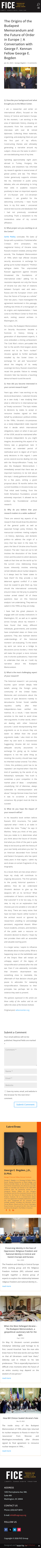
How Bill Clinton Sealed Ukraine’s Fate (20, 1418)
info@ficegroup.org (18, 1515)
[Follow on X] (10, 1529)
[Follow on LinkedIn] (14, 1529)
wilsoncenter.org (22, 1010)
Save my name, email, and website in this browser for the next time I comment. (20, 1095)
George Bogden (20, 63)
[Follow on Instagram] (19, 1529)
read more (6, 1286)
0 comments (32, 63)
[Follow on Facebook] (6, 1529)
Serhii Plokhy (10, 237)
